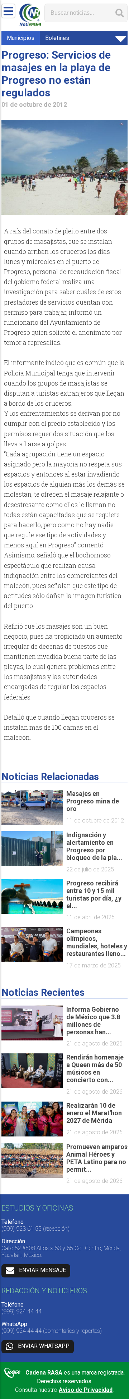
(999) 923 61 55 (21, 1228)
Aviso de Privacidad (86, 1389)
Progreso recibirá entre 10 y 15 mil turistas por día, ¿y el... (93, 894)
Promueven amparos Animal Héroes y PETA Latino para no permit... (97, 1158)
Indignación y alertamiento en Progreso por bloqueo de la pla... (94, 846)
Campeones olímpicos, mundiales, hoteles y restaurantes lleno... (96, 942)
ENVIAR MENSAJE (42, 1270)
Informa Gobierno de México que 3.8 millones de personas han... (93, 1021)
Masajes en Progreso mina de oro (92, 801)
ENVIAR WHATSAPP (44, 1346)
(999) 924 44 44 (21, 1311)
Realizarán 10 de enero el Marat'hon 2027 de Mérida (94, 1113)
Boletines (57, 38)
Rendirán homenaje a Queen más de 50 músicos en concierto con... (95, 1068)
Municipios (20, 38)
